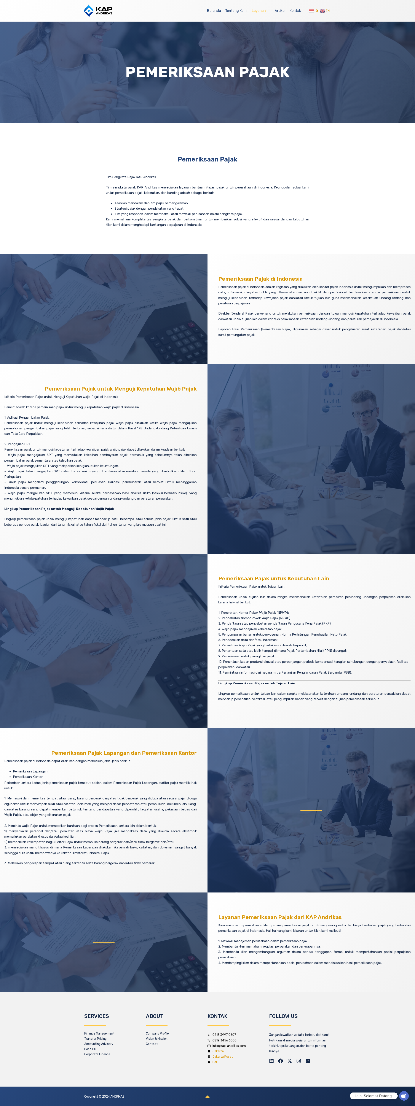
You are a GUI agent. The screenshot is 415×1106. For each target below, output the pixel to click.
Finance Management (99, 1033)
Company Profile (157, 1033)
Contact (152, 1044)
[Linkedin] (271, 1061)
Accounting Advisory (98, 1044)
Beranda (214, 11)
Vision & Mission (157, 1039)
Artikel (280, 11)
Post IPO (90, 1049)
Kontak (295, 11)
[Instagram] (298, 1061)
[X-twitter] (289, 1061)
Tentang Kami (236, 11)
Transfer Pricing (95, 1039)
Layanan (259, 11)
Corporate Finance (97, 1054)
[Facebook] (280, 1061)
